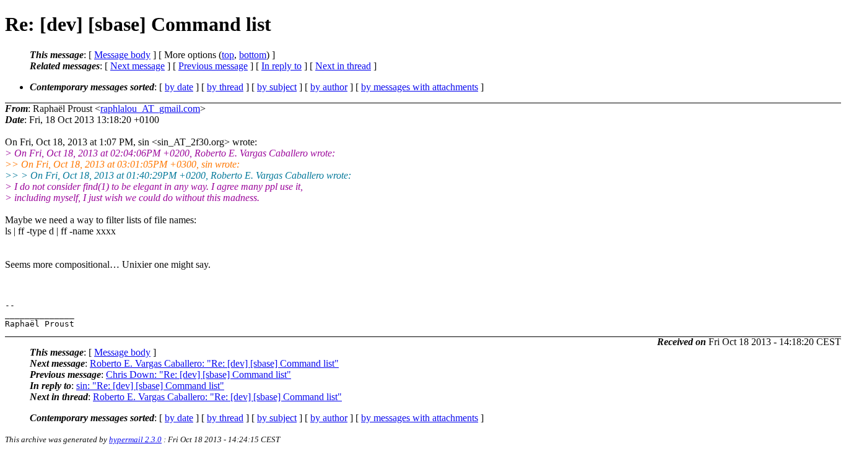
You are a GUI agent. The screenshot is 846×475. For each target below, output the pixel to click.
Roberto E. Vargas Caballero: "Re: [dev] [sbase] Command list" (214, 363)
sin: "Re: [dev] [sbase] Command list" (150, 385)
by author (328, 87)
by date (179, 87)
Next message (137, 66)
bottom (252, 54)
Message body (122, 54)
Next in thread (343, 66)
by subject (277, 87)
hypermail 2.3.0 (135, 439)
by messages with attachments (419, 87)
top (228, 54)
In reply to (281, 66)
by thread (225, 87)
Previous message (213, 66)
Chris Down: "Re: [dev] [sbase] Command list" (198, 374)
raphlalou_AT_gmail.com (150, 108)
